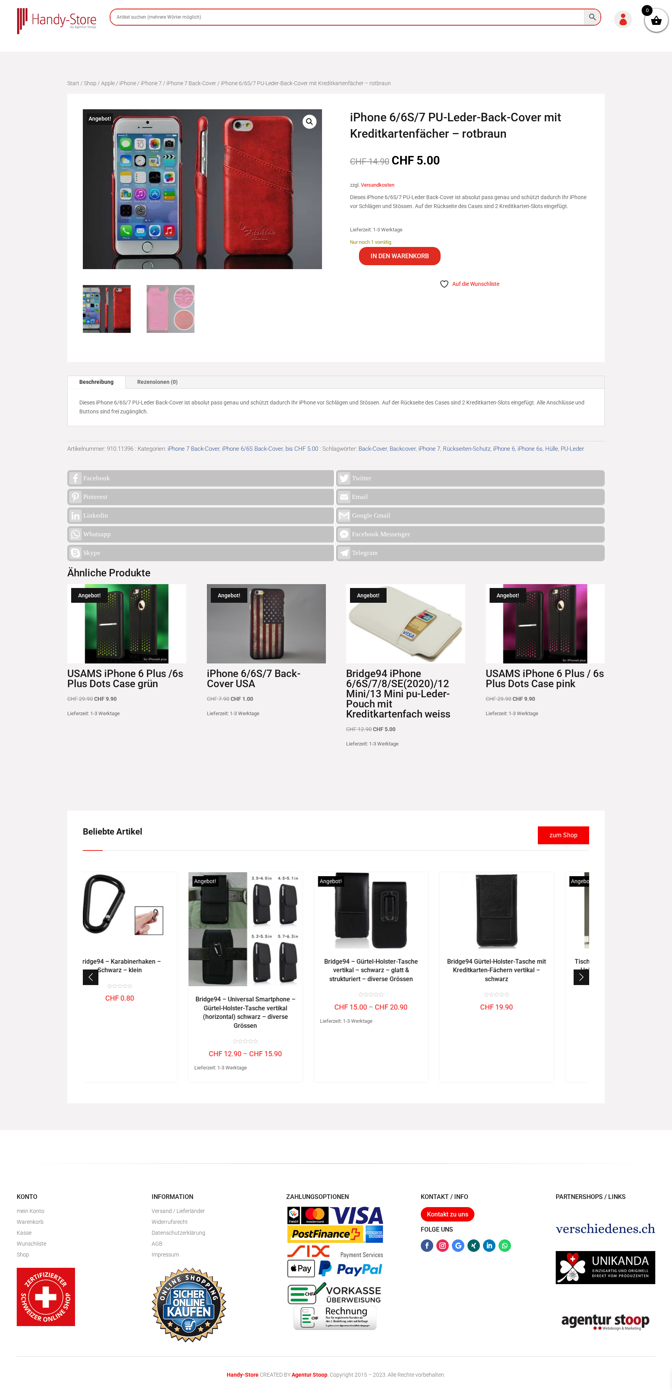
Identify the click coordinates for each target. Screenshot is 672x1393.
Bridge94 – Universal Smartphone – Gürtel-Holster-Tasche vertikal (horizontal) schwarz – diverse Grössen (148, 1012)
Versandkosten (377, 185)
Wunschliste (31, 1244)
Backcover (403, 448)
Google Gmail (371, 515)
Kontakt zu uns (447, 1214)
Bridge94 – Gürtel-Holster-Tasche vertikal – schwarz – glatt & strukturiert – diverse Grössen (273, 970)
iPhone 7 (151, 83)
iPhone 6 (504, 448)
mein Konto (30, 1211)
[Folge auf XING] (473, 1245)
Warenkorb (30, 1222)
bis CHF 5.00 (301, 448)
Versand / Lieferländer (178, 1211)
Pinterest (95, 496)
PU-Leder (572, 448)
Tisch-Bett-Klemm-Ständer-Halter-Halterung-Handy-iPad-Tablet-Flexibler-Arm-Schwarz (524, 970)
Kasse (24, 1233)
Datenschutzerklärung (178, 1233)
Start (73, 83)
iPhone (127, 83)
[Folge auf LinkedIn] (489, 1245)
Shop (90, 83)
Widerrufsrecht (170, 1222)
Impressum (165, 1254)
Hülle (551, 448)
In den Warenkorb (400, 256)
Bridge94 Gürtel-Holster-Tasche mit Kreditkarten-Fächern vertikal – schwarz (398, 970)
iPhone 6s (530, 448)
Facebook (96, 478)
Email (360, 496)
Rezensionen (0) (157, 382)
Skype (91, 552)
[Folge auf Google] (458, 1245)
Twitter (361, 478)
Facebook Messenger (381, 534)
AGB (157, 1244)
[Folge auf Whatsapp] (505, 1245)
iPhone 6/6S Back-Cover (252, 448)
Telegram (365, 552)
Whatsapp (97, 534)
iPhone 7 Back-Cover (191, 83)
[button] (310, 122)
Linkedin (95, 515)
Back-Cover (373, 448)
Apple (108, 83)
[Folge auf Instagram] (442, 1245)
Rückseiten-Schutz (466, 448)
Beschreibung (96, 382)
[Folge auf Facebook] (427, 1245)
